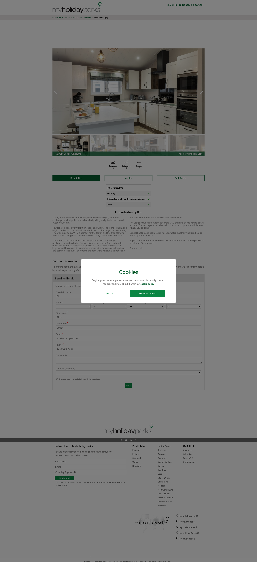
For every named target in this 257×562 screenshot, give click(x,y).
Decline (109, 293)
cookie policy (147, 284)
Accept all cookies (147, 293)
